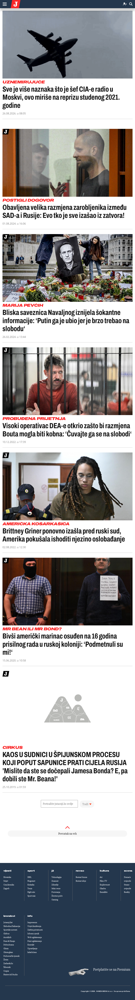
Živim (5, 959)
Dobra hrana (8, 944)
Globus (6, 933)
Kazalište (104, 892)
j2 (53, 871)
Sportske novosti (10, 930)
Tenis (29, 888)
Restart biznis (81, 877)
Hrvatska (7, 877)
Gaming (55, 899)
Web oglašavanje (34, 937)
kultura (104, 871)
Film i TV (103, 881)
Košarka (30, 884)
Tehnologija (56, 877)
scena (128, 871)
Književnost (105, 884)
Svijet (5, 881)
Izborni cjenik (33, 933)
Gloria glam (8, 952)
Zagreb (6, 888)
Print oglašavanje (34, 941)
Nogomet (31, 881)
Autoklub (7, 937)
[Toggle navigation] (4, 4)
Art (101, 877)
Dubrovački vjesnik (11, 956)
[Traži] (130, 4)
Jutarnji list (8, 922)
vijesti (7, 871)
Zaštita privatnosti (35, 930)
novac (80, 871)
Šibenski (7, 967)
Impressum (32, 922)
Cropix (6, 971)
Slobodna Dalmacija (11, 926)
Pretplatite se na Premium (111, 969)
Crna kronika (8, 884)
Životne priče (57, 896)
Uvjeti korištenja (34, 926)
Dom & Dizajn (9, 941)
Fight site (31, 892)
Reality (127, 892)
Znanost (55, 881)
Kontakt (30, 944)
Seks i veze (56, 888)
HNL (29, 877)
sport (31, 871)
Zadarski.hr (8, 963)
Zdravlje (55, 884)
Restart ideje (81, 881)
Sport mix (31, 896)
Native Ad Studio (10, 974)
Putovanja (56, 892)
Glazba (103, 888)
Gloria (5, 948)
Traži (85, 804)
